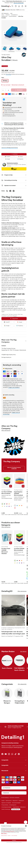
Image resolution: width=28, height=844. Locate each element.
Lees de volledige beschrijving (9, 147)
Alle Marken (23, 651)
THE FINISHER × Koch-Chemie (19, 669)
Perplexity (21, 159)
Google (8, 159)
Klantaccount (21, 800)
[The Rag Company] (14, 446)
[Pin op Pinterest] (13, 191)
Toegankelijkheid (16, 807)
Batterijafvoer (23, 807)
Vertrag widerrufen (15, 809)
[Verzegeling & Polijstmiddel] (19, 693)
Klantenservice (9, 800)
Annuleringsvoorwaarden (6, 807)
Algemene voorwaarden (6, 802)
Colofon (3, 800)
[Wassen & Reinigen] (7, 693)
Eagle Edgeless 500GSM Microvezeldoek (18, 493)
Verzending (8, 74)
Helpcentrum (15, 800)
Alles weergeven (5, 430)
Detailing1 (7, 797)
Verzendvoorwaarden (16, 802)
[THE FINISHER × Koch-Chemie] (19, 660)
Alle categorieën (22, 684)
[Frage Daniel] (15, 6)
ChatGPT (8, 156)
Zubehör (8, 14)
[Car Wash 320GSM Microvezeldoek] (7, 481)
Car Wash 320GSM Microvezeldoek (6, 492)
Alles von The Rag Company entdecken (14, 468)
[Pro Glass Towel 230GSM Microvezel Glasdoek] (7, 537)
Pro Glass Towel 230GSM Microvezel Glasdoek (5, 551)
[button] (22, 6)
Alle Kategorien (5, 13)
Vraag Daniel (14, 154)
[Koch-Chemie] (7, 660)
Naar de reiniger (20, 2)
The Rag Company (5, 54)
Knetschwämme (12, 16)
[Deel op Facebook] (10, 191)
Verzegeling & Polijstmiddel (19, 702)
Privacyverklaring (4, 804)
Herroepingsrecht (12, 804)
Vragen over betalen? (14, 387)
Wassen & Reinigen (7, 702)
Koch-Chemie (7, 668)
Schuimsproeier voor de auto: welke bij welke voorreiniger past (13, 633)
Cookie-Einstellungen (5, 809)
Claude (21, 156)
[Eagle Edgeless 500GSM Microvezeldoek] (19, 481)
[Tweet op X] (7, 191)
